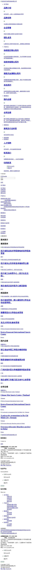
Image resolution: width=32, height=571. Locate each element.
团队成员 (3, 193)
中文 (2, 176)
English (5, 176)
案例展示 (3, 212)
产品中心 (3, 195)
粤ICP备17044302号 (6, 465)
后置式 (9, 203)
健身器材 (13, 530)
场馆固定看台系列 (6, 198)
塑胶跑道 (8, 530)
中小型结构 (26, 206)
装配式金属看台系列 (6, 205)
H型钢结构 (7, 206)
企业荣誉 (3, 191)
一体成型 (6, 200)
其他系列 (3, 208)
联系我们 (3, 228)
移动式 (10, 210)
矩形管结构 (20, 206)
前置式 (5, 203)
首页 (2, 182)
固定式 (14, 210)
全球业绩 (3, 217)
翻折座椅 (11, 200)
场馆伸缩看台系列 (6, 202)
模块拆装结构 (13, 206)
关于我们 (3, 185)
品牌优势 (3, 189)
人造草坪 (4, 531)
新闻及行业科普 (5, 223)
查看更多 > (4, 344)
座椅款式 (6, 210)
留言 (2, 444)
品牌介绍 (9, 496)
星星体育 (3, 530)
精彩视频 (3, 226)
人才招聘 (3, 231)
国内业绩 (3, 215)
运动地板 (9, 531)
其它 (15, 200)
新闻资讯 (3, 220)
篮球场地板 (19, 530)
